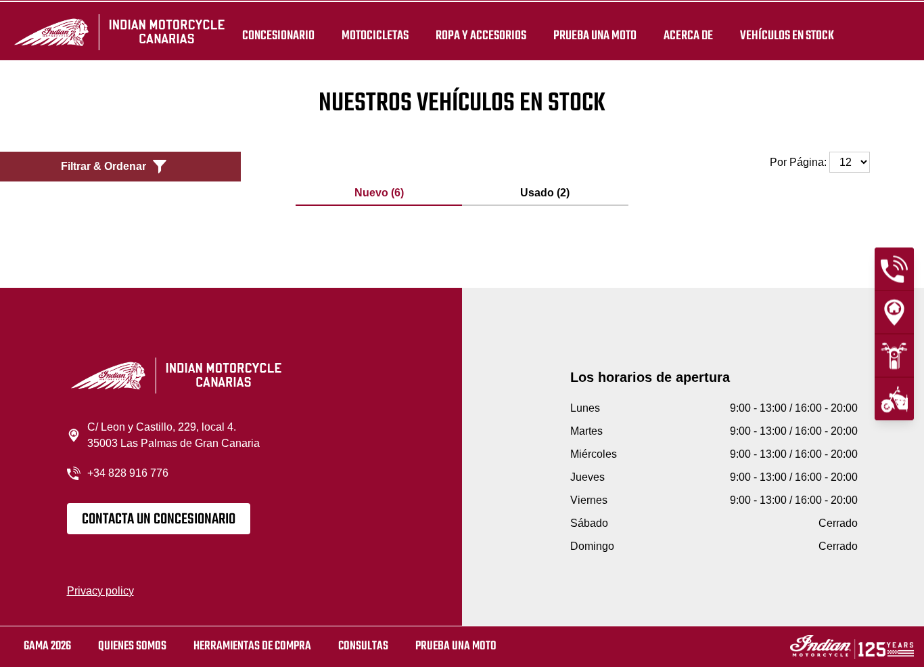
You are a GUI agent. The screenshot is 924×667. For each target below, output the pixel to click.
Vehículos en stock (787, 35)
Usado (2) (545, 192)
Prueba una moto (455, 646)
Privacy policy (100, 591)
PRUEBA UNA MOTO (595, 35)
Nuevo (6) (379, 192)
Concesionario (278, 35)
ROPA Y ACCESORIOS (481, 35)
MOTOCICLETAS (375, 35)
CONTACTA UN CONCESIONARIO (158, 519)
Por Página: (799, 162)
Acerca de (688, 35)
